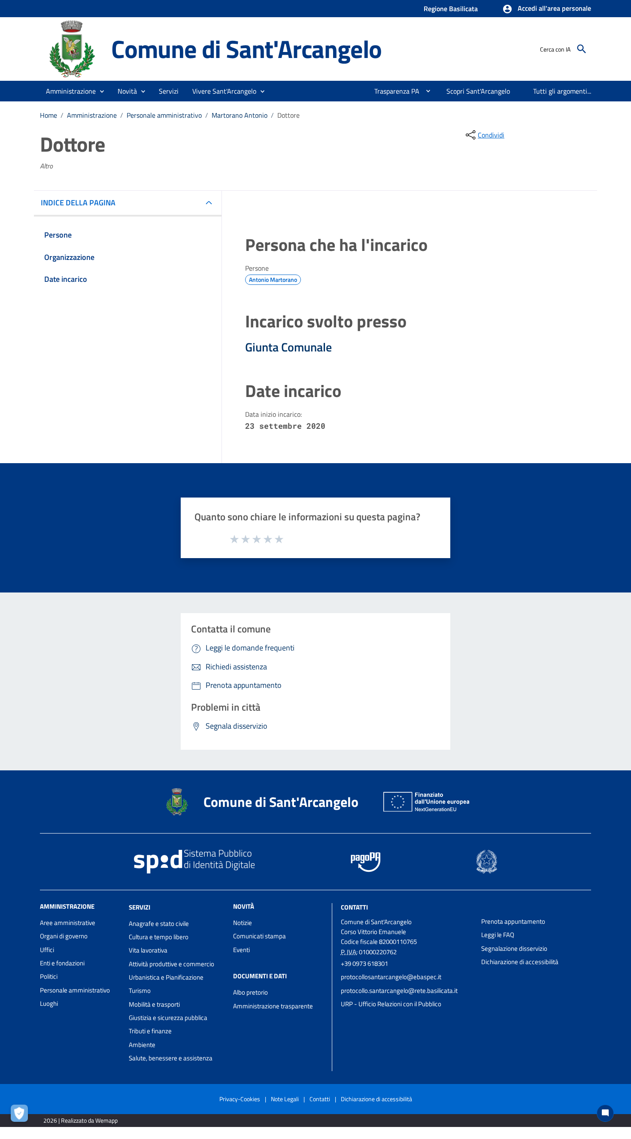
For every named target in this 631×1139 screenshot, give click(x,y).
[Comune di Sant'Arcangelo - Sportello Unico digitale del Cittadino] (71, 48)
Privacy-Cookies (239, 1098)
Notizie (242, 923)
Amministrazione (92, 115)
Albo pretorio (250, 992)
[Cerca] (581, 49)
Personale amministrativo (164, 115)
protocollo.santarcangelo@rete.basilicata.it (399, 990)
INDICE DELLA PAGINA (78, 202)
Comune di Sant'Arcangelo (246, 48)
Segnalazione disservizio (514, 948)
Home (48, 115)
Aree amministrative (67, 923)
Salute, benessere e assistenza (170, 1058)
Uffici (47, 950)
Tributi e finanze (150, 1031)
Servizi (139, 907)
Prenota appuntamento (513, 921)
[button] (546, 9)
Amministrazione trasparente (273, 1006)
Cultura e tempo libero (158, 937)
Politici (49, 976)
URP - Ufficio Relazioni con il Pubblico (391, 1004)
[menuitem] (393, 91)
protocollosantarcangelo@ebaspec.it (391, 977)
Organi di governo (64, 936)
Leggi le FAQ (497, 935)
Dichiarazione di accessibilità (519, 962)
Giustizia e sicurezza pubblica (168, 1018)
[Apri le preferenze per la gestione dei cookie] (21, 1115)
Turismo (140, 990)
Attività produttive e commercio (171, 964)
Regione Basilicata (451, 8)
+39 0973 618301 (364, 963)
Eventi (241, 950)
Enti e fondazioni (62, 963)
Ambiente (142, 1045)
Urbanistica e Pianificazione (166, 977)
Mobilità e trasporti (154, 1004)
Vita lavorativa (148, 950)
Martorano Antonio (239, 115)
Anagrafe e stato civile (159, 923)
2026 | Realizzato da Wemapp (80, 1120)
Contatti (354, 907)
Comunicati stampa (259, 936)
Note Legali (285, 1098)
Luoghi (49, 1003)
